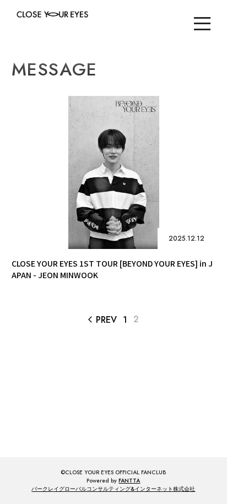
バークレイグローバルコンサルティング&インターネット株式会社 (113, 489)
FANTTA (129, 480)
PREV (102, 319)
